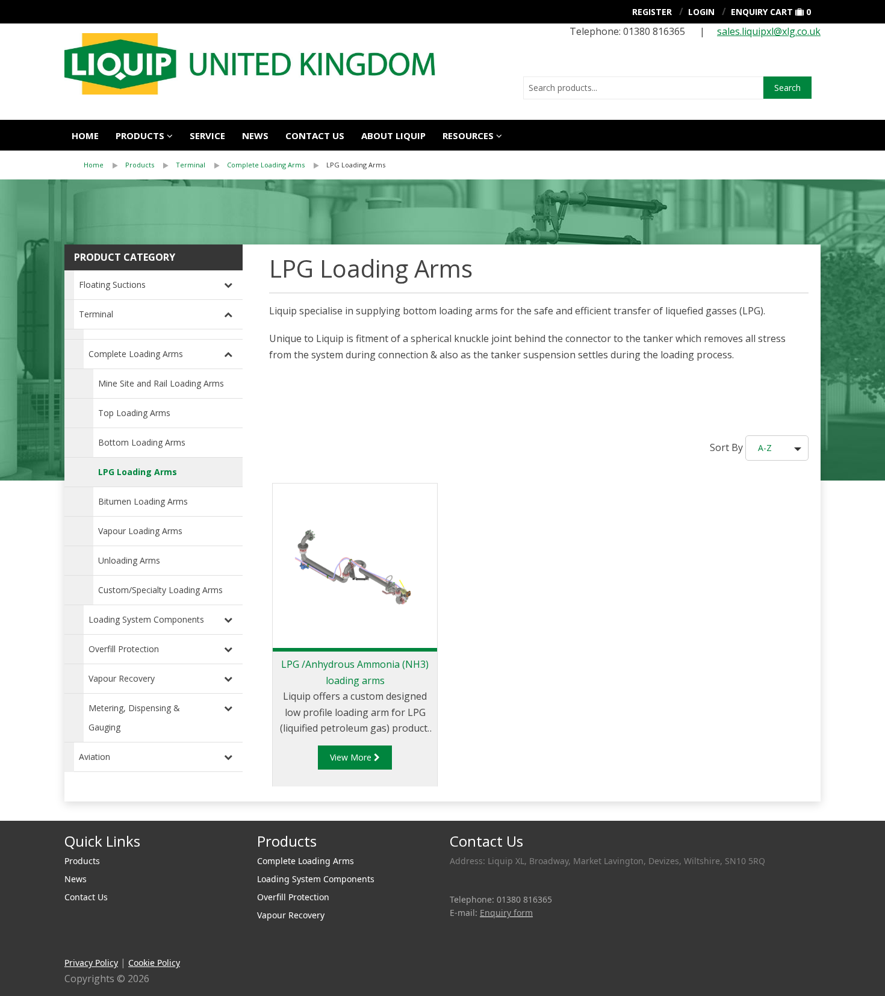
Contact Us (314, 135)
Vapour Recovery (121, 678)
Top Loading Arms (134, 413)
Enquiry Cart (762, 11)
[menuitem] (104, 165)
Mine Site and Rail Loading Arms (161, 383)
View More (352, 757)
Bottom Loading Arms (141, 442)
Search (787, 87)
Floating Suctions (112, 284)
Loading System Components (146, 619)
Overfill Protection (123, 649)
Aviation (94, 756)
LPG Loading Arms (355, 164)
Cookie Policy (154, 962)
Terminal (190, 164)
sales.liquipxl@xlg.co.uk (769, 31)
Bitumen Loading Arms (143, 501)
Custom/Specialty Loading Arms (160, 590)
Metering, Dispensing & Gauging (134, 717)
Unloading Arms (129, 560)
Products (140, 135)
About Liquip (393, 135)
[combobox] (643, 88)
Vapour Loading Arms (140, 531)
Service (207, 135)
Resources (468, 135)
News (255, 135)
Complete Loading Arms (266, 164)
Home (85, 135)
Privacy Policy (91, 962)
